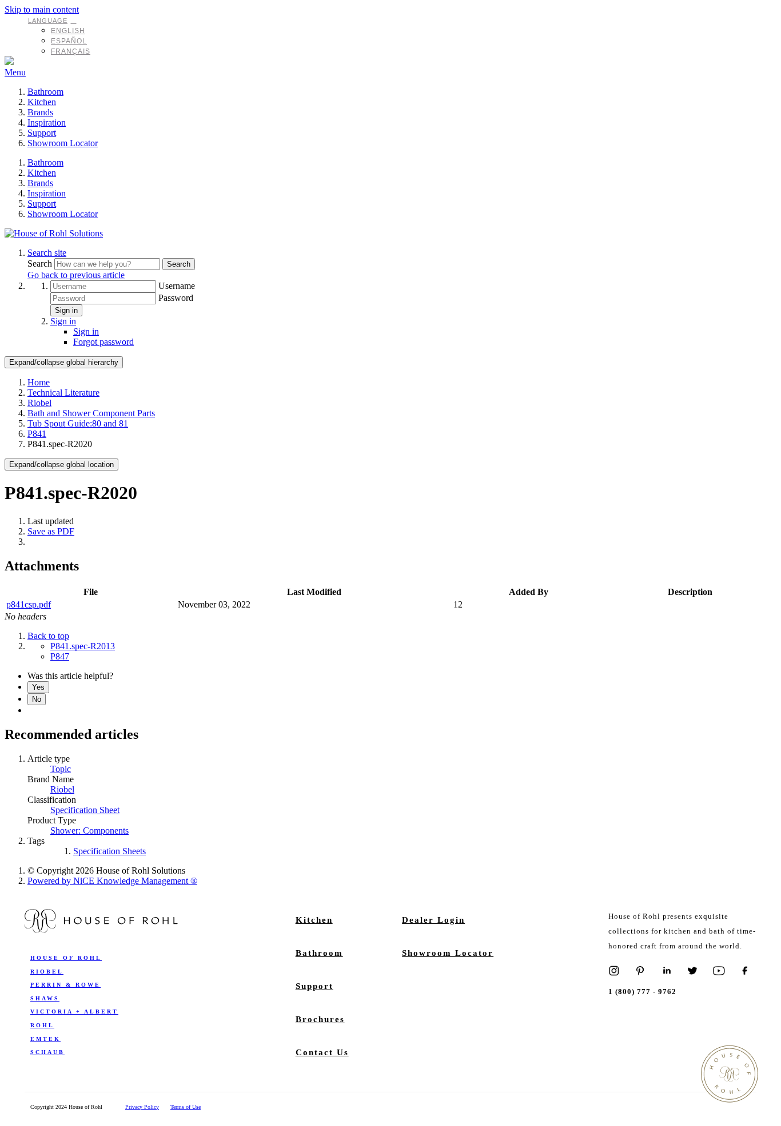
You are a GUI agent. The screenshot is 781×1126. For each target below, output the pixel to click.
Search (40, 263)
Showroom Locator (62, 143)
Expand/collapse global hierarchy (63, 362)
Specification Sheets (109, 851)
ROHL (42, 1025)
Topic (60, 769)
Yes (38, 687)
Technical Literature (63, 392)
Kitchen (41, 102)
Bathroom (45, 91)
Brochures (320, 1019)
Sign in (66, 310)
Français (70, 51)
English (68, 31)
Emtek (45, 1039)
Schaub (47, 1052)
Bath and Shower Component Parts (91, 413)
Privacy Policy (142, 1107)
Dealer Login (433, 919)
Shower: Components (89, 830)
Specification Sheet (84, 810)
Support (41, 133)
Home (38, 382)
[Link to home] (54, 233)
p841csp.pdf (28, 604)
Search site (46, 253)
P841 (36, 434)
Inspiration (46, 122)
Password (175, 298)
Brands (40, 112)
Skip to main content (42, 9)
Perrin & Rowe (65, 985)
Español (69, 41)
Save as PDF (50, 531)
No (36, 699)
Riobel (39, 403)
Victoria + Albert (74, 1011)
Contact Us (322, 1052)
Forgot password (103, 342)
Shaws (44, 998)
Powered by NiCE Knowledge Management (112, 881)
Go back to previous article (76, 275)
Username (176, 286)
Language (47, 20)
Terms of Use (185, 1107)
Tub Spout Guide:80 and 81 (77, 423)
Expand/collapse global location (61, 464)
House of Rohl (66, 958)
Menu (15, 72)
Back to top (48, 636)
